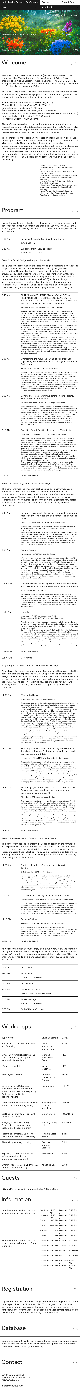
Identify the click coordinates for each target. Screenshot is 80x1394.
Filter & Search (69, 2)
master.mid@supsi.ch (12, 1386)
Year (4, 7)
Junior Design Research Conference (20, 2)
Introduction (48, 7)
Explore (45, 2)
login (43, 1344)
